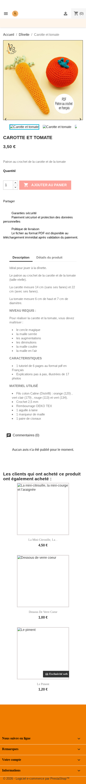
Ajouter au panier (45, 184)
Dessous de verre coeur (43, 612)
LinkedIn (35, 717)
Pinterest (42, 200)
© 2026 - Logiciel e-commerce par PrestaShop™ (36, 778)
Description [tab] (21, 257)
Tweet (31, 200)
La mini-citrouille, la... (43, 539)
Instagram (26, 717)
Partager (20, 200)
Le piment (43, 684)
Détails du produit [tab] (49, 257)
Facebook (8, 717)
